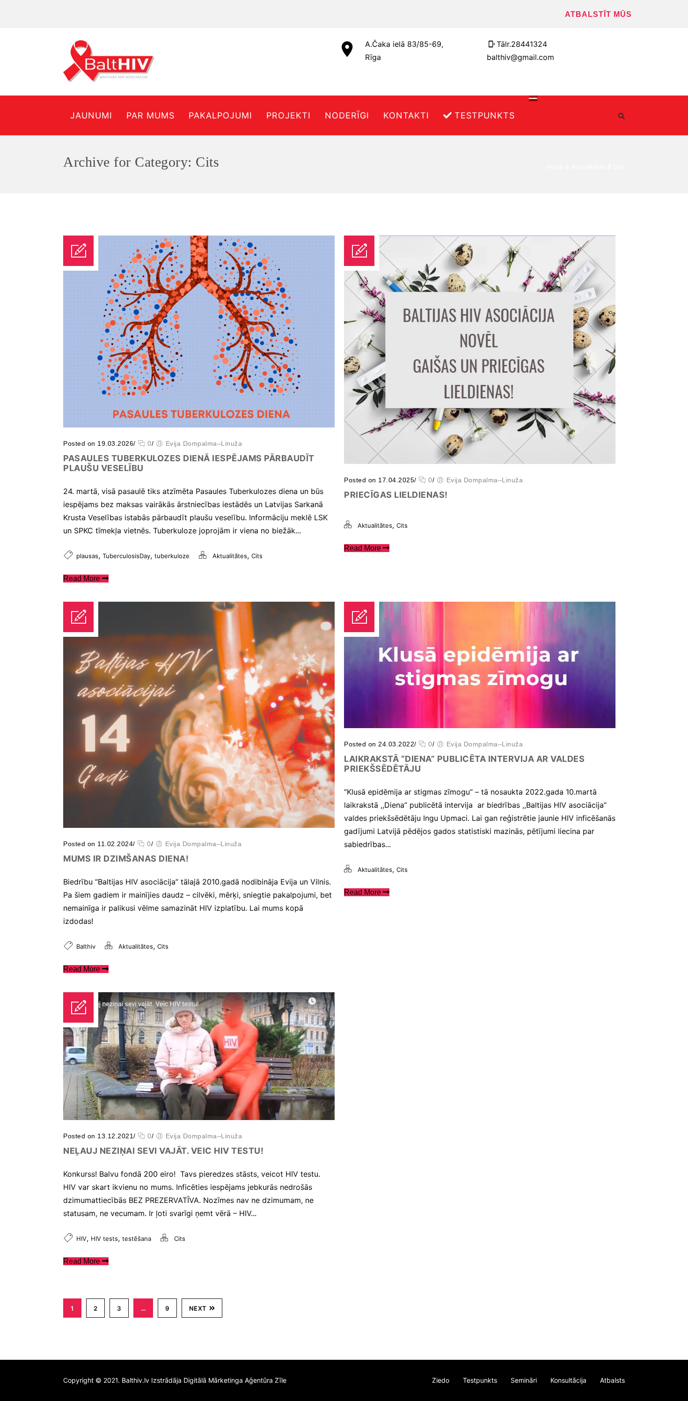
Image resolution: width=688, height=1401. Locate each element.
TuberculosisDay (126, 556)
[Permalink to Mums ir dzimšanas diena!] (199, 825)
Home (555, 166)
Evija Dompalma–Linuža (204, 443)
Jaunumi (91, 115)
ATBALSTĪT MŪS (598, 14)
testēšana (136, 1238)
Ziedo (440, 1380)
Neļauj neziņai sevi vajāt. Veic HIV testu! (163, 1151)
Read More (82, 579)
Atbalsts (612, 1380)
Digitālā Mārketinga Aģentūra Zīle (234, 1380)
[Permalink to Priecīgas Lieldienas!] (479, 461)
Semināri (524, 1380)
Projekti (288, 115)
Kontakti (406, 115)
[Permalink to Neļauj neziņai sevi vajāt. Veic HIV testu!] (199, 1117)
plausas (87, 556)
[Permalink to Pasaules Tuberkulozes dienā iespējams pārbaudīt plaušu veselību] (199, 424)
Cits (619, 166)
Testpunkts (484, 115)
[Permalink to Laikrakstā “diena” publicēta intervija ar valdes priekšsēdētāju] (479, 725)
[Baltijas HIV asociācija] (108, 61)
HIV (81, 1238)
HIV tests (104, 1238)
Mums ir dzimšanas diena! (126, 858)
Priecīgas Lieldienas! (396, 495)
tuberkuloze (172, 556)
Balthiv (85, 946)
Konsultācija (568, 1380)
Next (198, 1308)
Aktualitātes (588, 166)
